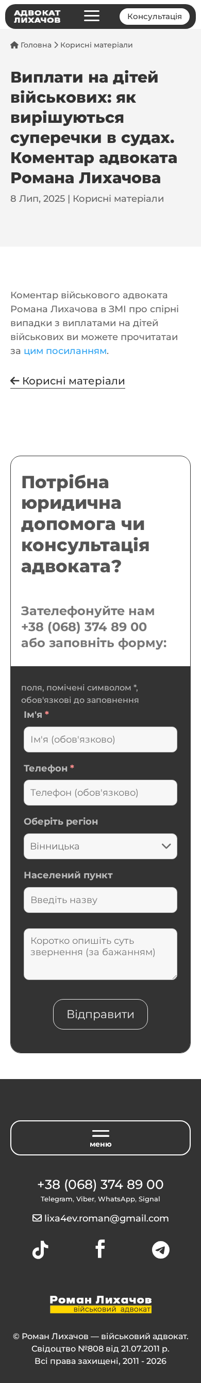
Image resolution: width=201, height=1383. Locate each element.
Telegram (57, 1199)
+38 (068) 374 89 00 (84, 626)
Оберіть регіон (61, 821)
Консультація (154, 16)
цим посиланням (65, 351)
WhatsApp (116, 1199)
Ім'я (36, 714)
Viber (85, 1199)
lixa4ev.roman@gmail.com (106, 1218)
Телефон (49, 768)
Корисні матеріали (96, 45)
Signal (149, 1199)
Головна (35, 45)
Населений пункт (68, 875)
